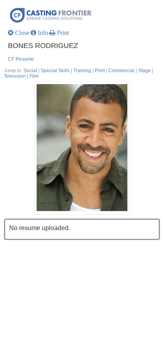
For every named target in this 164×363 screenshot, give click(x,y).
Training (82, 70)
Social (30, 70)
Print (100, 70)
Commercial (121, 70)
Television (15, 76)
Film (34, 76)
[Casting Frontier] (84, 15)
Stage (144, 70)
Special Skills (55, 70)
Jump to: (13, 70)
